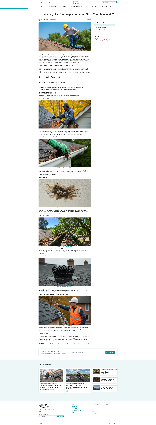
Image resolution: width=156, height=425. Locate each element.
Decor (73, 404)
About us (94, 409)
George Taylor (45, 19)
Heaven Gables (69, 51)
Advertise (94, 413)
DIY (73, 412)
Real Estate (104, 6)
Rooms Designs (76, 406)
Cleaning (74, 415)
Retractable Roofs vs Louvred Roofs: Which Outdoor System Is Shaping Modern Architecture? (67, 343)
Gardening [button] (63, 6)
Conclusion (98, 31)
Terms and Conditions (111, 409)
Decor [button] (42, 6)
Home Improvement (77, 410)
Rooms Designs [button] (52, 6)
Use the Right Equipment (101, 27)
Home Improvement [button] (76, 6)
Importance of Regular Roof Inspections (104, 25)
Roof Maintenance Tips (100, 29)
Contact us (94, 411)
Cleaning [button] (94, 6)
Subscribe (60, 416)
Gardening (75, 408)
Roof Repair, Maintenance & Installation (83, 11)
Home (93, 407)
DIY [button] (86, 6)
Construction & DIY (67, 11)
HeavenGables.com (51, 423)
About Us (112, 6)
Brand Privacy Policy (110, 407)
